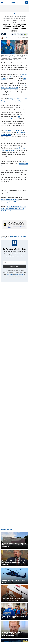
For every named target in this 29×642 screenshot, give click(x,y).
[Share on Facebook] (12, 34)
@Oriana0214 (11, 202)
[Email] (18, 34)
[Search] (23, 2)
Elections (14, 13)
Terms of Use (9, 274)
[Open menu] (2, 2)
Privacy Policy (19, 274)
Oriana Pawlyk (8, 37)
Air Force (9, 76)
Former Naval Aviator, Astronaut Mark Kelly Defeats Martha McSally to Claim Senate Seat (13, 209)
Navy (24, 79)
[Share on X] (15, 34)
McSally (24, 74)
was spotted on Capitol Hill (13, 130)
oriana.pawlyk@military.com (10, 200)
